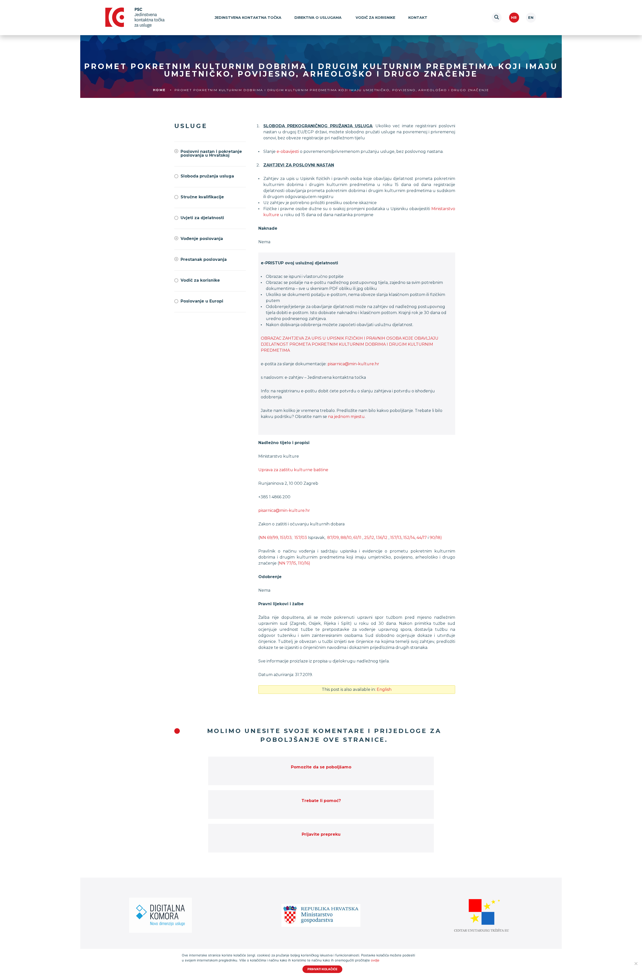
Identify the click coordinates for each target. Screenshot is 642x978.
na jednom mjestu (346, 416)
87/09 (332, 537)
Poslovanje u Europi (202, 301)
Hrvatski (514, 18)
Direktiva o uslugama (318, 17)
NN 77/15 (287, 563)
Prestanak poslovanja (204, 259)
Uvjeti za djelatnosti (202, 218)
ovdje (375, 960)
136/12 (382, 537)
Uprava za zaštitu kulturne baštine (293, 469)
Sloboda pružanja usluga (207, 176)
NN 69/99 (269, 537)
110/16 (303, 563)
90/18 (435, 537)
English (531, 18)
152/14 (408, 537)
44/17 (422, 537)
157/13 (396, 537)
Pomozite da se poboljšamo (321, 767)
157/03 (300, 537)
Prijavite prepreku (321, 834)
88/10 (346, 537)
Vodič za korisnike (375, 17)
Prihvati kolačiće (322, 969)
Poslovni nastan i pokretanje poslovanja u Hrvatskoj (211, 153)
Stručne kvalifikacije (202, 197)
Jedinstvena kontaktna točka (248, 17)
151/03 (286, 537)
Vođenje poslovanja (202, 238)
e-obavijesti (288, 151)
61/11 (357, 537)
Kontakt (417, 17)
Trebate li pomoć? (321, 800)
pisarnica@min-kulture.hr (353, 363)
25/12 (369, 537)
